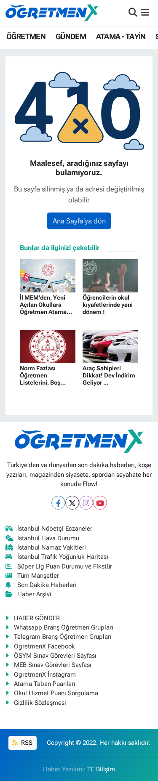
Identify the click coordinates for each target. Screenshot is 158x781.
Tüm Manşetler (38, 575)
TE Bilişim (101, 769)
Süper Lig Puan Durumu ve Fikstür (64, 566)
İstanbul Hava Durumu (48, 538)
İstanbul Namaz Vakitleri (51, 547)
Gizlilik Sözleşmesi (40, 703)
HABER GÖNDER (37, 618)
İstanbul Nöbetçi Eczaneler (54, 528)
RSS (25, 742)
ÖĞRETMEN (26, 36)
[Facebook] (58, 503)
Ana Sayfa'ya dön (79, 221)
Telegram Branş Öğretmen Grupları (63, 636)
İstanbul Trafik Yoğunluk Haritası (62, 557)
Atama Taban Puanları (44, 684)
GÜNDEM (71, 36)
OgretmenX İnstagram (45, 674)
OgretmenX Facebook (44, 646)
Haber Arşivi (34, 594)
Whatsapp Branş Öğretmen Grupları (63, 627)
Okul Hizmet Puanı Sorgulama (56, 693)
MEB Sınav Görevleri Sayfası (52, 665)
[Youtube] (100, 503)
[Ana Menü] (145, 12)
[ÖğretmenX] (51, 13)
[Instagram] (86, 503)
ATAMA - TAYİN (121, 36)
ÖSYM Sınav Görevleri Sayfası (55, 655)
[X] (72, 503)
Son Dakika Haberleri (47, 585)
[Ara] (133, 12)
